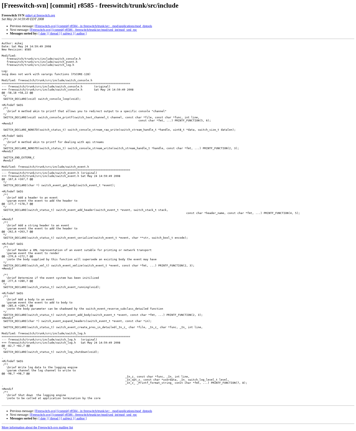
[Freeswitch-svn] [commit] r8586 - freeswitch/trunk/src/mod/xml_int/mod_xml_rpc (83, 29)
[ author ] (81, 33)
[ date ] (43, 33)
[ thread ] (54, 33)
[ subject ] (67, 33)
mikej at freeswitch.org (40, 15)
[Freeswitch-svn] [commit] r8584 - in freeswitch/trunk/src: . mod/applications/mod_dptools (93, 26)
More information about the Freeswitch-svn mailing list (37, 427)
